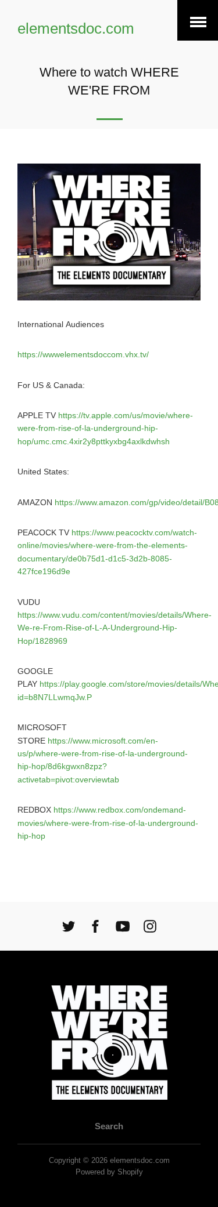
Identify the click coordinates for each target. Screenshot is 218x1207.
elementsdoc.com (75, 28)
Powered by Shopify (109, 1172)
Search (109, 1126)
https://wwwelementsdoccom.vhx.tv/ (83, 354)
